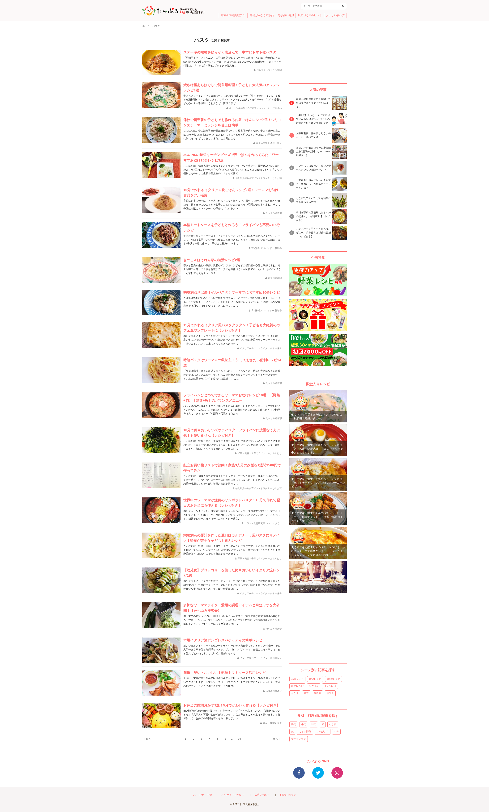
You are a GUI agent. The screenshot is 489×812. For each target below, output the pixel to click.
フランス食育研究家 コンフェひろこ (263, 523)
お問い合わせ (288, 794)
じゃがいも (322, 731)
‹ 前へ (147, 738)
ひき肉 (333, 724)
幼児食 (330, 693)
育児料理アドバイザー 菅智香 (266, 248)
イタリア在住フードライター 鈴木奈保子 (261, 348)
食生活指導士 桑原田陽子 (269, 143)
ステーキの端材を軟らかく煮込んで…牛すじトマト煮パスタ (229, 52)
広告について (262, 794)
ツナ (336, 731)
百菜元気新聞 (275, 278)
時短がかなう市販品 (262, 15)
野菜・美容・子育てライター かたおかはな (260, 453)
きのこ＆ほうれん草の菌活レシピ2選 (211, 260)
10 (239, 738)
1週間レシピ (333, 678)
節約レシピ (297, 686)
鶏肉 (293, 724)
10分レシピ (315, 678)
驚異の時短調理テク (233, 15)
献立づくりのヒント (310, 15)
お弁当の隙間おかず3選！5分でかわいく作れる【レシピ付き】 (231, 705)
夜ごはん (314, 686)
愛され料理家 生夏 (272, 723)
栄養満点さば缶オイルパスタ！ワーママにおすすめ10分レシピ (231, 292)
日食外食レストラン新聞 (269, 70)
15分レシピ (297, 678)
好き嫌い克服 (286, 15)
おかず (295, 693)
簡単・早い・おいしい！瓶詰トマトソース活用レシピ (224, 673)
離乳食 (317, 693)
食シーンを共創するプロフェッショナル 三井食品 (255, 108)
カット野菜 (305, 731)
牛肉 (303, 724)
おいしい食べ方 (335, 15)
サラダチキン (298, 738)
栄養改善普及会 (274, 690)
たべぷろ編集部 (274, 213)
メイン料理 (330, 686)
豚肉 (313, 724)
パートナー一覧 (202, 794)
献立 (306, 693)
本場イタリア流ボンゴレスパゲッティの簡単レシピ (222, 640)
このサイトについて (233, 794)
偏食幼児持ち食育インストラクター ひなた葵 (258, 178)
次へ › (276, 738)
